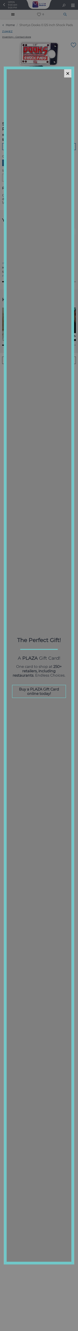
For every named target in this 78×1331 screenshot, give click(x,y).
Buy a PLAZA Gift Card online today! (39, 691)
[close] (67, 73)
